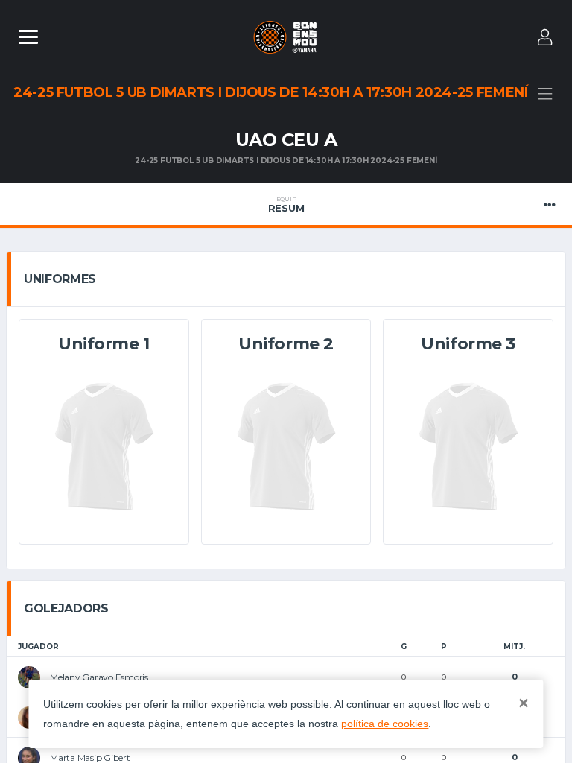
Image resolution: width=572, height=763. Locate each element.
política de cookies (384, 723)
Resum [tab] (286, 205)
